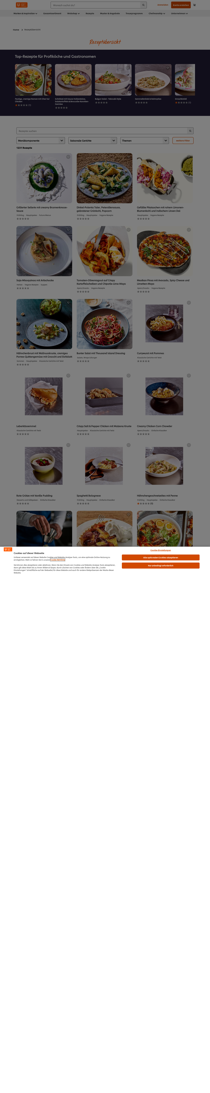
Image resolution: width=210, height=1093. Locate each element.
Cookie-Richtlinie (57, 560)
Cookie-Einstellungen (160, 550)
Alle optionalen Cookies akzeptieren (160, 557)
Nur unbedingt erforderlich (160, 565)
